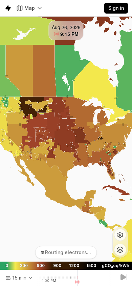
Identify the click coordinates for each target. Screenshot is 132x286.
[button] (120, 235)
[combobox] (19, 277)
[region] (66, 139)
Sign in (116, 8)
